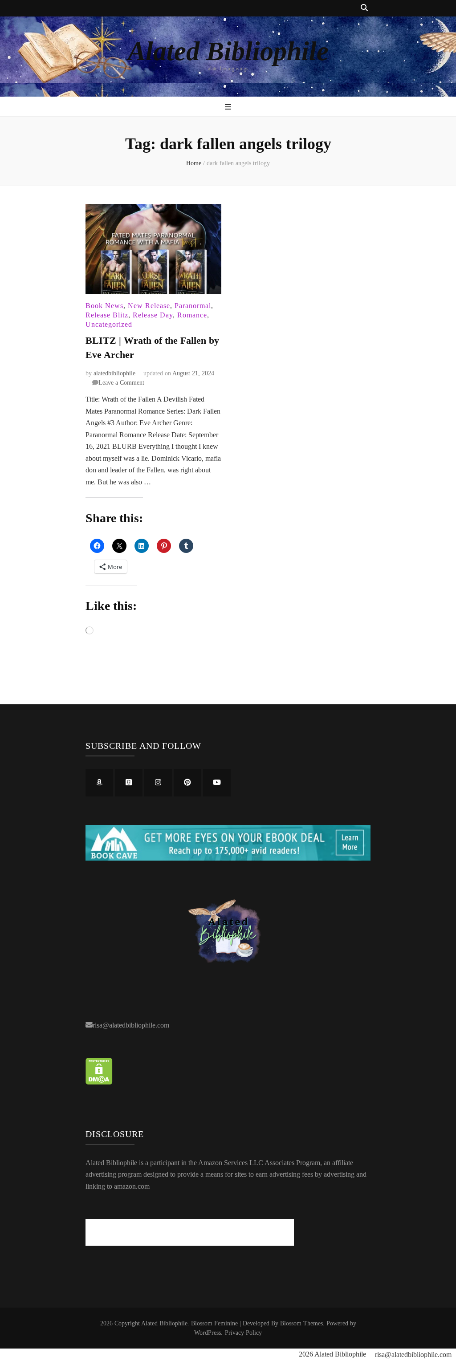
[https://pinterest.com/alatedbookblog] (187, 782)
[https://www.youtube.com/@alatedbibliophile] (217, 782)
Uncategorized (109, 324)
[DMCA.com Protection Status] (99, 1082)
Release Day (153, 315)
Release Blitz (107, 315)
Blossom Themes (301, 1323)
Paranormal (193, 305)
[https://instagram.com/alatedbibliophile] (158, 782)
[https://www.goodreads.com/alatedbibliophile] (128, 782)
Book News (104, 305)
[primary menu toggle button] (228, 108)
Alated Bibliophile (228, 51)
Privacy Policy (243, 1332)
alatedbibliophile (114, 373)
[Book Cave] (228, 858)
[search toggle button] (364, 8)
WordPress (207, 1332)
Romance (192, 315)
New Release (149, 305)
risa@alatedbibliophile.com (131, 1025)
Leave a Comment (121, 382)
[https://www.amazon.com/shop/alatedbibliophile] (99, 782)
